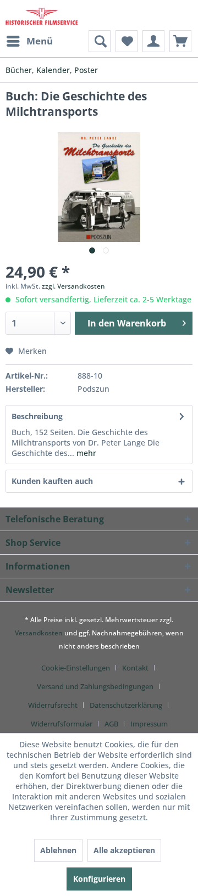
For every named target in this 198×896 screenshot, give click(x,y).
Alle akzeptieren (124, 850)
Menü (39, 41)
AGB (111, 724)
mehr (85, 453)
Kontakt (135, 668)
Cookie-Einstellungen (75, 668)
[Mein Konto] (153, 41)
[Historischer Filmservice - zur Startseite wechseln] (42, 15)
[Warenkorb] (180, 41)
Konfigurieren (99, 879)
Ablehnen (58, 850)
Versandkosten (39, 633)
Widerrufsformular (61, 724)
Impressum (149, 724)
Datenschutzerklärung (126, 705)
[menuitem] (29, 41)
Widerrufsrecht (53, 705)
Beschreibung (37, 416)
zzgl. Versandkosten (73, 286)
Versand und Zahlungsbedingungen (95, 686)
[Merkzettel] (127, 41)
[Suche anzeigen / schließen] (100, 41)
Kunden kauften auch (52, 481)
